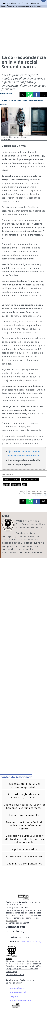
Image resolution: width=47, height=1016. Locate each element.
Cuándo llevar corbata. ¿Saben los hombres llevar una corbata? (25, 806)
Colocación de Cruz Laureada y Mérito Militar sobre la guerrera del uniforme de (24, 839)
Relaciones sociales (30, 480)
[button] (23, 94)
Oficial (36, 3)
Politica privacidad (15, 974)
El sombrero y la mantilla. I (24, 815)
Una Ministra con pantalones (24, 863)
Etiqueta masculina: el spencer (24, 856)
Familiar (16, 3)
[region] (23, 578)
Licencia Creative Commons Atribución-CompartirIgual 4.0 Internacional (23, 966)
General (6, 485)
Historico (16, 485)
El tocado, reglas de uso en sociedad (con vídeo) (24, 796)
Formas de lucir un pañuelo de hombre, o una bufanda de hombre (24, 825)
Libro (24, 485)
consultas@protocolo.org (30, 941)
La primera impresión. (24, 849)
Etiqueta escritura (11, 480)
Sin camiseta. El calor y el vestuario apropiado (24, 785)
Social (7, 3)
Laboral (27, 3)
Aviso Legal (11, 971)
